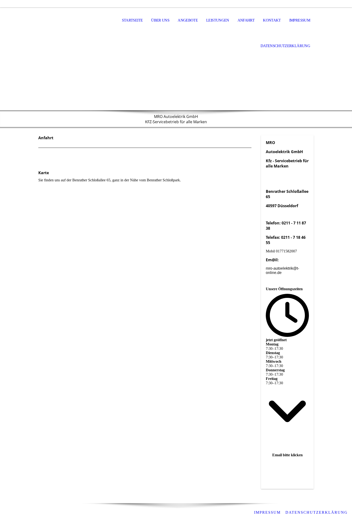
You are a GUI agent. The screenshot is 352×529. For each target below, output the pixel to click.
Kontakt (272, 20)
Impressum (299, 20)
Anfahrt (246, 20)
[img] (62, 20)
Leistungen (217, 20)
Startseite (132, 20)
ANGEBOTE (188, 20)
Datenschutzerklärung (285, 46)
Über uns (160, 20)
